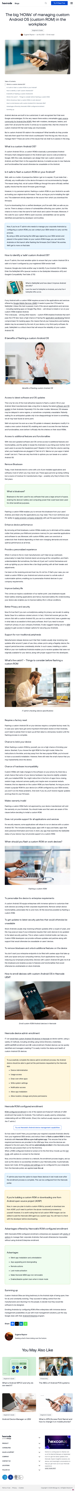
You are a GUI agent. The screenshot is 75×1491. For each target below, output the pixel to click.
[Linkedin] (21, 1324)
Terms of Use (6, 1488)
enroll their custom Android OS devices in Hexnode (30, 1039)
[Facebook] (13, 1324)
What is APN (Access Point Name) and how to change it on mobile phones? (55, 1420)
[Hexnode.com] (7, 3)
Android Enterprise (30, 1316)
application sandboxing (55, 318)
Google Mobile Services (25, 303)
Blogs (17, 3)
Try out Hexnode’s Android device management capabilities (37, 1128)
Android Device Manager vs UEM (16, 1419)
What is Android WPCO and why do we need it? (17, 1384)
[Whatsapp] (25, 1324)
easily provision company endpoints (29, 518)
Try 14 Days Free (59, 3)
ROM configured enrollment (15, 1112)
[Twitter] (17, 1324)
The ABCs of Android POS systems (54, 1383)
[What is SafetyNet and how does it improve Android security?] (37, 287)
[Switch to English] (73, 1489)
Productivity (44, 1378)
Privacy (14, 1488)
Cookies (21, 1488)
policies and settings (32, 1165)
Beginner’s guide (37, 30)
